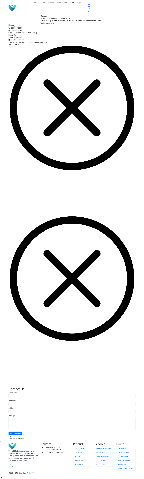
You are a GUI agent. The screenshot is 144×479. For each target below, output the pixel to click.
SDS (30, 473)
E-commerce (79, 448)
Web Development (103, 456)
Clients (59, 3)
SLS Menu (78, 456)
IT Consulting (101, 460)
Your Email (12, 400)
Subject (11, 408)
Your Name (13, 393)
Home (35, 3)
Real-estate (79, 460)
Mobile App (100, 452)
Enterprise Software (103, 448)
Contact (71, 3)
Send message (15, 433)
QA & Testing (123, 448)
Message (12, 416)
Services (42, 3)
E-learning (78, 452)
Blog (65, 3)
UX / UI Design (101, 464)
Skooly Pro (79, 464)
